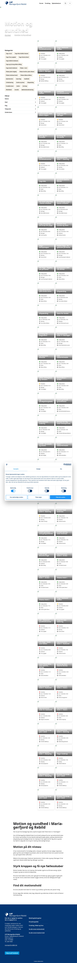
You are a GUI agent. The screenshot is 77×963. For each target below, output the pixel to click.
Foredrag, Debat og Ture (36, 925)
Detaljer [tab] (38, 469)
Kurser (41, 3)
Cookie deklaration (38, 961)
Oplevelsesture (56, 3)
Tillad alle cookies (60, 497)
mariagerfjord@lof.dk (11, 945)
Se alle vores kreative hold (37, 933)
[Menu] (70, 3)
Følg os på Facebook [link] (12, 953)
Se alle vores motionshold (36, 929)
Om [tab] (61, 469)
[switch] (30, 491)
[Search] (65, 3)
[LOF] (16, 3)
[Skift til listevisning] (71, 38)
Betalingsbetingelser (35, 918)
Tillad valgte (38, 497)
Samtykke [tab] (16, 469)
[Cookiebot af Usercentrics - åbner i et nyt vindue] (64, 464)
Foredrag (47, 3)
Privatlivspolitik (33, 922)
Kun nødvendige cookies (16, 497)
